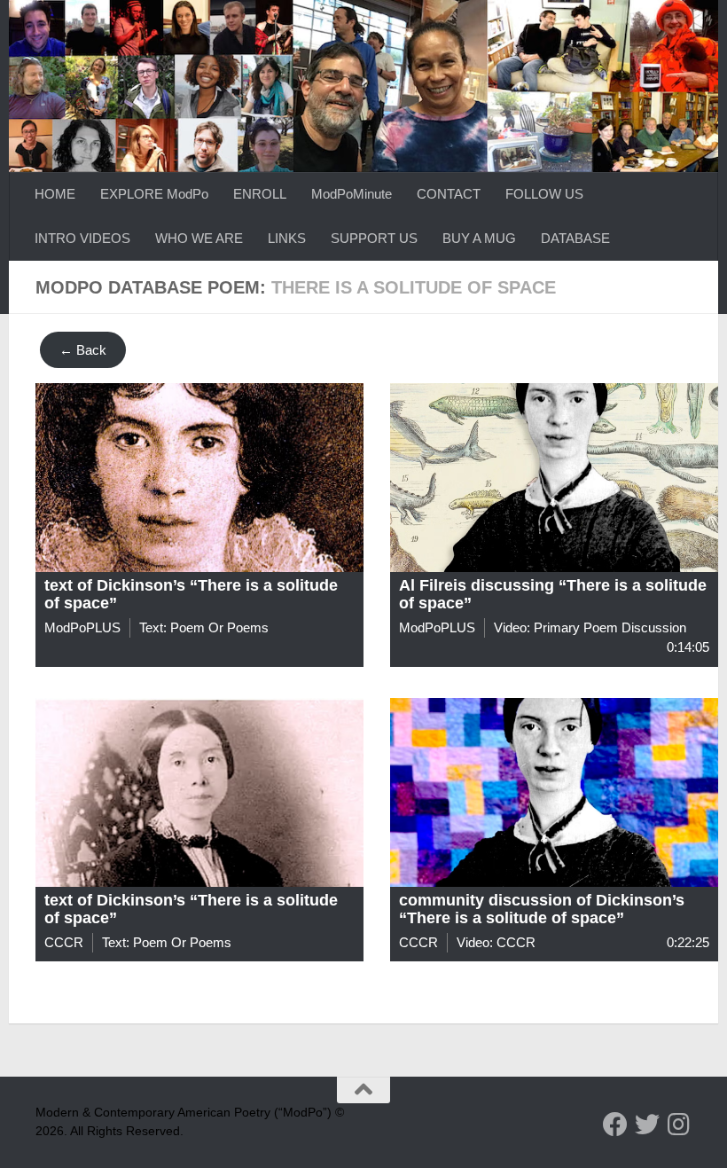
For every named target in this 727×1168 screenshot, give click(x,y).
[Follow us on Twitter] (647, 1124)
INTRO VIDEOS (82, 238)
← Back (82, 349)
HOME (55, 193)
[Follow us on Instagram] (679, 1124)
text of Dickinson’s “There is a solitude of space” (191, 594)
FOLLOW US (544, 193)
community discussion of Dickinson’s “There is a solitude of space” (541, 909)
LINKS (287, 238)
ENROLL (259, 193)
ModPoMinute (351, 193)
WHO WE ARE (199, 238)
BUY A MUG (479, 238)
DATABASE (575, 238)
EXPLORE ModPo (154, 193)
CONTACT (449, 193)
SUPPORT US (374, 238)
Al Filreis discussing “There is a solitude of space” (553, 594)
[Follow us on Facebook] (615, 1124)
